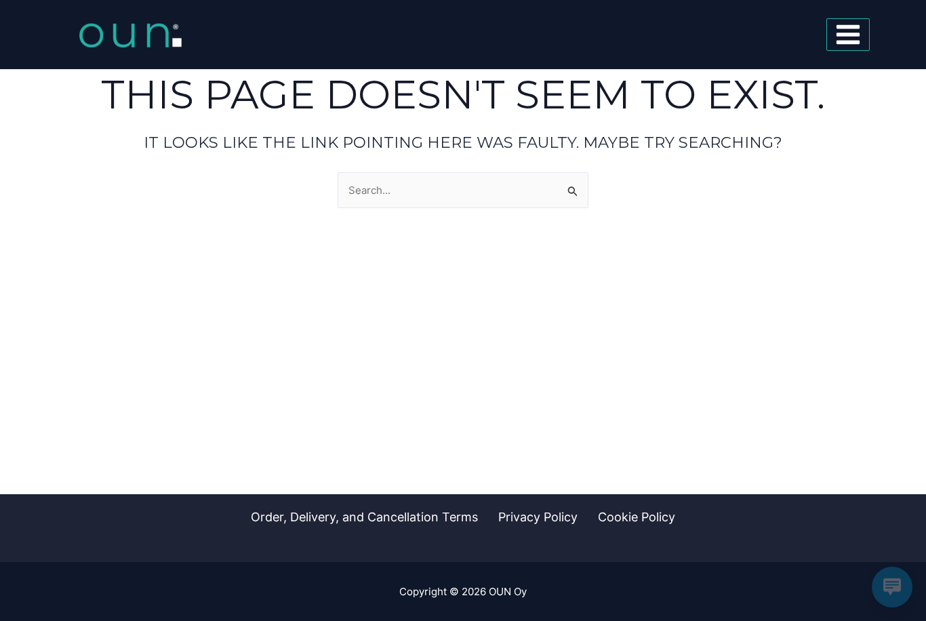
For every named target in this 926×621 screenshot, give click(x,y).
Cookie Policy (636, 517)
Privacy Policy (538, 517)
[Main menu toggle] (848, 34)
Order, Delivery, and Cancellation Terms (364, 517)
